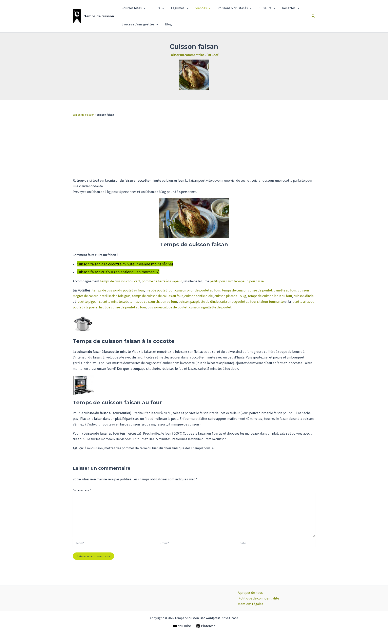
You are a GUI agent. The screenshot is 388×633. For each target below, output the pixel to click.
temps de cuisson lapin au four (270, 296)
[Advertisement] (194, 147)
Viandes (201, 8)
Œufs (156, 8)
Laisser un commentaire (187, 55)
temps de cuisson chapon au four (153, 301)
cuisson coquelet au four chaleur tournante (252, 301)
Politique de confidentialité (258, 598)
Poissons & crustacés (233, 8)
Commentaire (82, 490)
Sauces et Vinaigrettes (137, 24)
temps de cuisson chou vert (120, 281)
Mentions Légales (250, 604)
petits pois (217, 281)
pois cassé (256, 281)
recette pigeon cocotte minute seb (102, 301)
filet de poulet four (160, 290)
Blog (168, 24)
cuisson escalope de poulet (168, 307)
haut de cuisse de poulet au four (122, 307)
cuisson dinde (304, 296)
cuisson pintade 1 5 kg (230, 296)
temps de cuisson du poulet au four (118, 290)
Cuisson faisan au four (95, 271)
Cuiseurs (265, 8)
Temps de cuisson (99, 16)
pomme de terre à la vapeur (162, 281)
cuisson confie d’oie (198, 296)
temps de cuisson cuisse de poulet (247, 290)
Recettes (288, 8)
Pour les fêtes (131, 8)
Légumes (177, 8)
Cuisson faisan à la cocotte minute (105, 263)
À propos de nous (250, 592)
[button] (144, 8)
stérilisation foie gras (115, 296)
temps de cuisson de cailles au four (157, 296)
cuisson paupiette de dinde (199, 301)
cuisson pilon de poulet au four (197, 290)
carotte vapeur (237, 281)
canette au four (285, 290)
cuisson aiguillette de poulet (210, 307)
